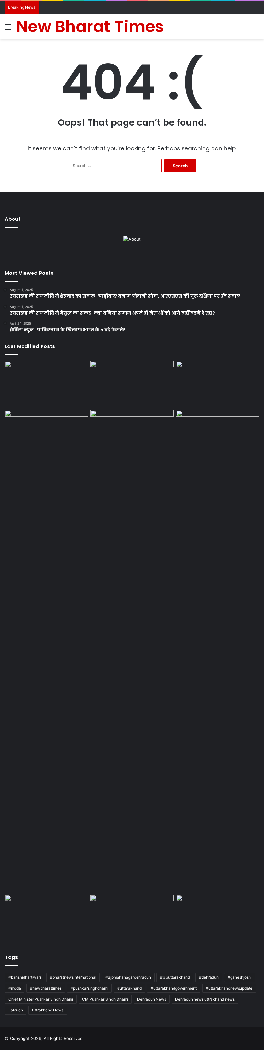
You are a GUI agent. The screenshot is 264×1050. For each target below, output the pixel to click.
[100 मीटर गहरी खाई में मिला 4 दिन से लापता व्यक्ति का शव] (46, 384)
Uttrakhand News (47, 1010)
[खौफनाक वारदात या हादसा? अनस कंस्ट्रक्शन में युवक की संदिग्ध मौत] (132, 918)
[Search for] (256, 29)
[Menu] (8, 29)
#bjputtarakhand (175, 977)
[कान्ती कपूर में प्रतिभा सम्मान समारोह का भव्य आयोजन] (132, 651)
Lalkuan (15, 1010)
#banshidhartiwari (24, 977)
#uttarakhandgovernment (174, 988)
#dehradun (209, 977)
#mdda (14, 988)
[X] (128, 256)
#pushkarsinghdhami (89, 988)
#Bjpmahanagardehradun (128, 977)
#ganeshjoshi (240, 977)
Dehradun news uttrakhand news (205, 999)
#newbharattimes (45, 988)
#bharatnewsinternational (73, 977)
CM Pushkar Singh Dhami (105, 999)
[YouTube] (136, 256)
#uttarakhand (129, 988)
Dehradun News (151, 999)
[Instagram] (143, 256)
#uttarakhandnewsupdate (229, 988)
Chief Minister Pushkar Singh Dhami (40, 999)
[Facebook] (120, 256)
